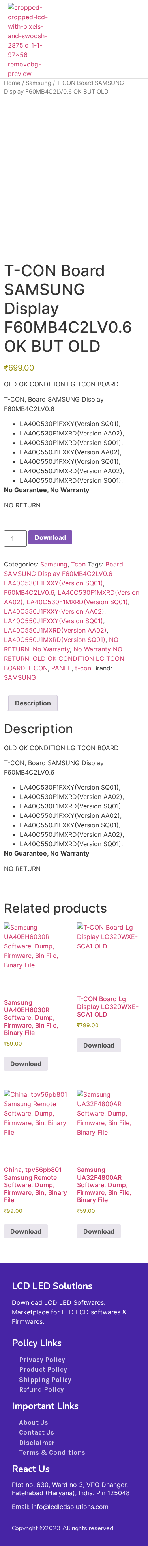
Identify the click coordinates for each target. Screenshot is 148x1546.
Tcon (78, 564)
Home (12, 83)
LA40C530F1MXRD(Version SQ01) (77, 602)
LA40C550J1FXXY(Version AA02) (54, 611)
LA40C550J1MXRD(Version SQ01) (54, 640)
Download (50, 537)
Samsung (38, 83)
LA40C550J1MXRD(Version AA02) (55, 630)
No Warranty (51, 649)
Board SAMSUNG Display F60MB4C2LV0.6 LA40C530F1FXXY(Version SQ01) (63, 573)
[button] (130, 39)
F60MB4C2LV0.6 (29, 592)
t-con (83, 668)
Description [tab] (33, 703)
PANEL (61, 668)
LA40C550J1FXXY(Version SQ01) (53, 621)
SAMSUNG (20, 677)
